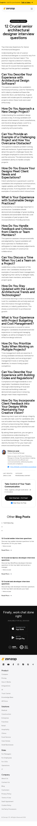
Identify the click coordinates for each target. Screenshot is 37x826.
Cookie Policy (6, 805)
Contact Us (6, 782)
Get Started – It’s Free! (18, 498)
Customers (5, 790)
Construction (6, 714)
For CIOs (5, 762)
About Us (5, 778)
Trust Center (6, 693)
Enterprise (5, 718)
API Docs (5, 701)
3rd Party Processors (9, 809)
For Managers (6, 754)
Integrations (6, 686)
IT (2, 769)
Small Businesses (7, 745)
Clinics (4, 733)
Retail (4, 726)
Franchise (5, 722)
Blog (3, 786)
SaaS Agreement (7, 801)
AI (2, 690)
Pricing (4, 678)
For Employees (7, 758)
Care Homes (6, 741)
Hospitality (5, 729)
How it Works (6, 682)
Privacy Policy (6, 794)
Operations (5, 765)
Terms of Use (6, 798)
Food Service (6, 737)
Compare (5, 674)
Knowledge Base (7, 697)
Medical (4, 710)
